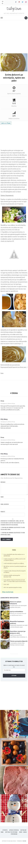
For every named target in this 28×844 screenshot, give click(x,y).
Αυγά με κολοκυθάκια (16, 611)
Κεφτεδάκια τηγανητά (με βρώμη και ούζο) (17, 632)
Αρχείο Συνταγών (14, 830)
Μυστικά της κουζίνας (11, 832)
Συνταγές (5, 830)
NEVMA (24, 841)
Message (3, 482)
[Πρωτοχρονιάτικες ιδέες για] (14, 808)
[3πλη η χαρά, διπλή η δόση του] (14, 724)
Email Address (5, 504)
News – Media (23, 832)
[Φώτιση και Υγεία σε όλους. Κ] (14, 752)
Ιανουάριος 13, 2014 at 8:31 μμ (8, 456)
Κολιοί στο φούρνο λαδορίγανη (15, 602)
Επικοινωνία (14, 834)
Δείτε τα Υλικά (5, 123)
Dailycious (14, 8)
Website (3, 511)
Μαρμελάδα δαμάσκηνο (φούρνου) (17, 622)
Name (2, 497)
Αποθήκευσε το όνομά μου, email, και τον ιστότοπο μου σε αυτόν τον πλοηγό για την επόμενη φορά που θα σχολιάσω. (12, 522)
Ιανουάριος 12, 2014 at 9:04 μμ (8, 440)
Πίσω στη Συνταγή (7, 592)
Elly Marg (4, 419)
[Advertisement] (14, 37)
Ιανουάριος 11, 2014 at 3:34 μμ (8, 403)
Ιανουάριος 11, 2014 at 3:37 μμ (8, 421)
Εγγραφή (14, 675)
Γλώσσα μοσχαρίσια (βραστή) (18, 641)
